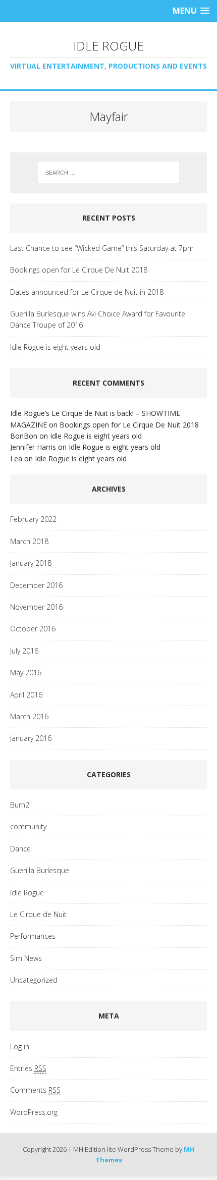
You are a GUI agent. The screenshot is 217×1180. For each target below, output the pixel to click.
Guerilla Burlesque (39, 870)
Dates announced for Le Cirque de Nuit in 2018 (87, 292)
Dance (20, 848)
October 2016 (33, 628)
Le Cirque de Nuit (38, 914)
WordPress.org (34, 1112)
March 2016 (29, 716)
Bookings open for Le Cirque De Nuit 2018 (78, 270)
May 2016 (25, 672)
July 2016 (24, 651)
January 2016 (30, 738)
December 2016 (36, 585)
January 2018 (30, 563)
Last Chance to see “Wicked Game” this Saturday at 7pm (102, 248)
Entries (28, 1068)
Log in (19, 1046)
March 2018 (29, 541)
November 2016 (36, 607)
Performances (33, 936)
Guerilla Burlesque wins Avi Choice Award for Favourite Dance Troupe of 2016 (97, 319)
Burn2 (19, 805)
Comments (35, 1090)
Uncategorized (34, 980)
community (28, 826)
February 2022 (33, 519)
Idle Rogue (27, 892)
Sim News (26, 958)
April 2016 (26, 695)
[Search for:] (108, 172)
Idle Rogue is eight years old (55, 347)
